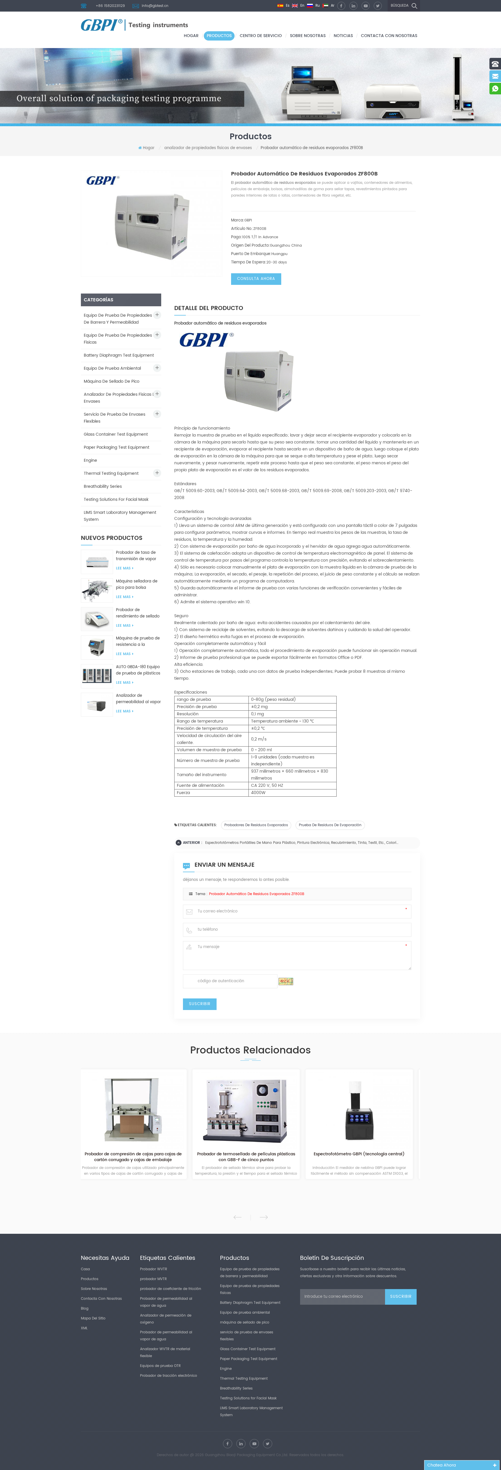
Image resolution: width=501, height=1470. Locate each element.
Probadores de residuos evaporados (256, 825)
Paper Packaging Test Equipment (116, 447)
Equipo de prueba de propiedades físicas (118, 339)
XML (84, 1328)
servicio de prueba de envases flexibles (114, 418)
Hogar (191, 35)
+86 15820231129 (110, 6)
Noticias (343, 35)
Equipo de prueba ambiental (112, 368)
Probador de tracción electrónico (168, 1376)
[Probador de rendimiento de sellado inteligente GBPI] (97, 619)
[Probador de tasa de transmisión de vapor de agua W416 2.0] (97, 561)
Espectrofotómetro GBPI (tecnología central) (250, 1155)
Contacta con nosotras (389, 35)
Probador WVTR (153, 1269)
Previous (238, 1217)
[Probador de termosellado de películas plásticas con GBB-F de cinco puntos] (137, 1110)
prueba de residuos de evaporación (330, 825)
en (301, 5)
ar (332, 5)
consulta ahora (256, 279)
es (287, 5)
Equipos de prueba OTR (160, 1366)
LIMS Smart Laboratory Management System (120, 516)
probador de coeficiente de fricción (170, 1289)
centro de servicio (261, 35)
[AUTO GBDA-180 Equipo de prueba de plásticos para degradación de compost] (97, 676)
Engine (90, 460)
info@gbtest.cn (155, 6)
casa (85, 1269)
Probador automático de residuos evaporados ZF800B (256, 894)
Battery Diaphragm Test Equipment (119, 355)
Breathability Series (103, 486)
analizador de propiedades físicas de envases (208, 148)
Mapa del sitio (93, 1318)
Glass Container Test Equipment (116, 434)
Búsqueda (400, 5)
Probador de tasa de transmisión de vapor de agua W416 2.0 (136, 556)
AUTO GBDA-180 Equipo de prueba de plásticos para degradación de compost (138, 670)
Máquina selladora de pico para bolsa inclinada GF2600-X (136, 584)
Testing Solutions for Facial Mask (116, 499)
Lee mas (123, 568)
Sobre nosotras (308, 35)
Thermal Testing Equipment (111, 473)
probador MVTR (153, 1279)
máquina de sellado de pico (111, 381)
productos (219, 35)
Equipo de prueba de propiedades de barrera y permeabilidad (118, 319)
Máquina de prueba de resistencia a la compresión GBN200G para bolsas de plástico (138, 641)
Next (264, 1217)
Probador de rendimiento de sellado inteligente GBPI (137, 613)
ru (317, 5)
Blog (84, 1308)
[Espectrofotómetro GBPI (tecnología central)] (250, 1110)
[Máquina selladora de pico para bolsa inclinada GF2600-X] (97, 590)
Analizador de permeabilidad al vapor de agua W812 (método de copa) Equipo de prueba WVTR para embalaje (138, 699)
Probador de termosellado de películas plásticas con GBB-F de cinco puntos (137, 1157)
